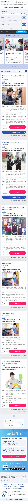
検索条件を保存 (21, 31)
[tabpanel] (14, 51)
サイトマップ (21, 484)
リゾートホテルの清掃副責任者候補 (11, 361)
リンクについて (13, 484)
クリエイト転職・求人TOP (5, 4)
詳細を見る (17, 127)
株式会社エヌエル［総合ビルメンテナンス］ (10, 363)
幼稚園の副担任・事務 (8, 313)
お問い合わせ (8, 488)
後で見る (5, 253)
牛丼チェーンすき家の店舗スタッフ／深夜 (13, 207)
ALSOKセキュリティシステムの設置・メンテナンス (14, 76)
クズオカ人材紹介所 (5, 265)
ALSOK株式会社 (5, 79)
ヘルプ (16, 486)
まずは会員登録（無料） (14, 456)
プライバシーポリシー (9, 486)
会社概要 (22, 486)
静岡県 (11, 4)
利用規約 (6, 484)
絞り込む (24, 13)
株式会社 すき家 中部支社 (7, 209)
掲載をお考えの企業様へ (18, 488)
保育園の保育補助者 (7, 263)
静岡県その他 (16, 4)
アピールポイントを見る (14, 132)
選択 (24, 17)
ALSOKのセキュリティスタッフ (10, 142)
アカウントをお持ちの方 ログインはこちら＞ (14, 459)
